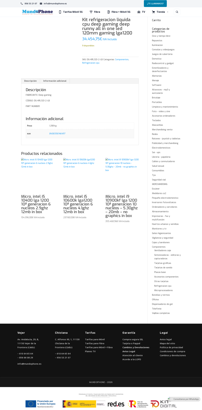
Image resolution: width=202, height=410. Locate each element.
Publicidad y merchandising (165, 143)
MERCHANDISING (159, 184)
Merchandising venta (162, 129)
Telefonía (156, 308)
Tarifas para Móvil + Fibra (99, 347)
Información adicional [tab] (54, 81)
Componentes (122, 59)
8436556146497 (57, 133)
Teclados (156, 120)
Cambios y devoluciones (173, 355)
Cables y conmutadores (163, 161)
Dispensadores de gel (162, 304)
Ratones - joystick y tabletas (166, 138)
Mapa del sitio (167, 343)
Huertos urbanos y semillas (165, 224)
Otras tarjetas (161, 281)
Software (156, 85)
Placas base (160, 272)
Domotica (156, 58)
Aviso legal (166, 339)
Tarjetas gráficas (162, 263)
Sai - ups (156, 152)
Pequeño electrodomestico (165, 198)
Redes (155, 134)
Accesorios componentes (166, 276)
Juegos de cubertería (162, 54)
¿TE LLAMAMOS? (155, 3)
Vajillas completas (161, 313)
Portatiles (157, 102)
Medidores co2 (159, 193)
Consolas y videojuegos (163, 49)
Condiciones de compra (172, 351)
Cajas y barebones (161, 242)
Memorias (157, 76)
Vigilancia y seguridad (162, 238)
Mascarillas (157, 125)
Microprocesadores (163, 290)
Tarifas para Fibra (94, 343)
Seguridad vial (159, 179)
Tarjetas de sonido (163, 267)
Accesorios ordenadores (163, 115)
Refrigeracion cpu (90, 63)
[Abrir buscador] (177, 12)
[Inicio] (38, 12)
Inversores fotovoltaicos (164, 202)
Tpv (154, 175)
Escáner (156, 188)
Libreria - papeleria (161, 157)
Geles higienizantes (161, 233)
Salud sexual (158, 166)
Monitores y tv (159, 228)
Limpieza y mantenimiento (165, 106)
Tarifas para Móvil (95, 339)
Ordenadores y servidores (164, 207)
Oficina (155, 299)
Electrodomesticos (161, 147)
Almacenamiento (160, 211)
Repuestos (157, 40)
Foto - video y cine (161, 111)
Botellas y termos (161, 295)
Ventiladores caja (162, 250)
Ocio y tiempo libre (161, 36)
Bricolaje (156, 97)
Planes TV (90, 351)
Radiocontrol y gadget (163, 63)
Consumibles (158, 170)
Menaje (155, 80)
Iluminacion (157, 45)
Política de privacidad (171, 347)
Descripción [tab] (30, 81)
